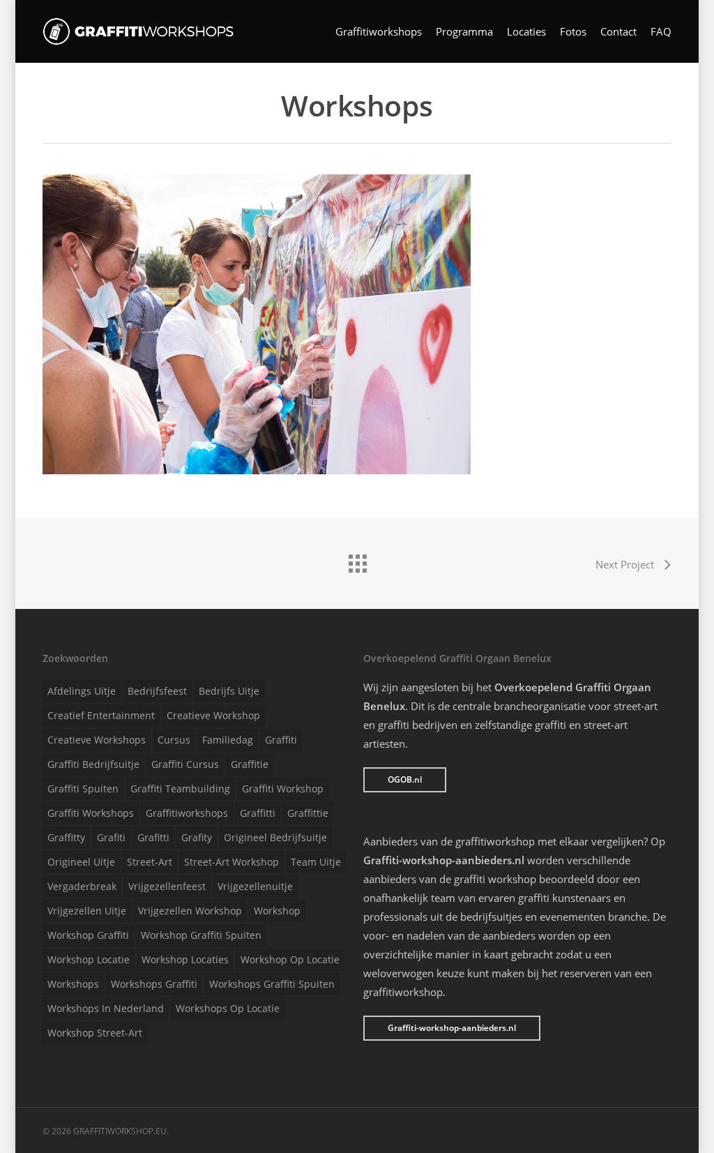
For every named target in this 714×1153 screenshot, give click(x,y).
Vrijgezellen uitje (86, 910)
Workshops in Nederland (105, 1008)
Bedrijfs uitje (229, 691)
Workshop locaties (185, 959)
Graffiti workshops (90, 813)
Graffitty (66, 837)
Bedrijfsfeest (157, 691)
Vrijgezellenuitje (255, 886)
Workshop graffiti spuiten (201, 935)
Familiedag (227, 739)
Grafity (196, 837)
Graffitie (249, 764)
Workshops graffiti (154, 983)
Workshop (277, 910)
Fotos (573, 32)
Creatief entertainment (101, 715)
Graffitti (257, 813)
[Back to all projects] (357, 560)
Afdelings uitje (81, 691)
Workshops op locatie (228, 1008)
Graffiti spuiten (83, 788)
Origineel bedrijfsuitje (275, 837)
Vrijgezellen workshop (190, 910)
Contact (618, 32)
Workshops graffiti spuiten (272, 983)
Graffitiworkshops (378, 32)
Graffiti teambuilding (180, 788)
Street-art (149, 861)
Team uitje (316, 861)
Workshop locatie (88, 959)
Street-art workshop (231, 861)
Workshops (73, 983)
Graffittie (307, 813)
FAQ (661, 32)
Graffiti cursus (185, 764)
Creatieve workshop (213, 715)
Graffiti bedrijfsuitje (93, 764)
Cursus (174, 739)
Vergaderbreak (81, 886)
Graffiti (281, 739)
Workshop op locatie (290, 959)
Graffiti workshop (283, 788)
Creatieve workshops (96, 739)
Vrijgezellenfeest (167, 886)
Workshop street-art (94, 1032)
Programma (464, 32)
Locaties (526, 32)
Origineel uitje (81, 861)
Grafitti (153, 837)
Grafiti (111, 837)
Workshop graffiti (88, 935)
